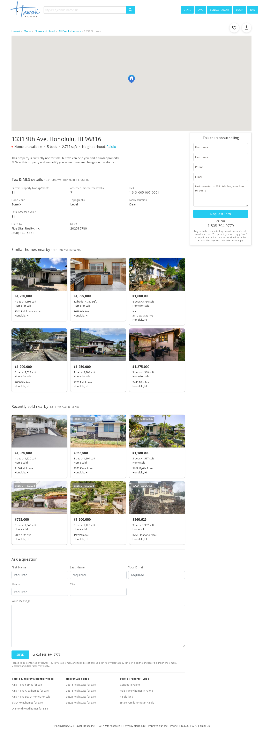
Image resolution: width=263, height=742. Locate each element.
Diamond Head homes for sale (30, 708)
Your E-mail (135, 567)
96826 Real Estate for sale (81, 702)
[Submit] (130, 10)
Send (20, 654)
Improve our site (158, 726)
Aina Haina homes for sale (27, 684)
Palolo (111, 147)
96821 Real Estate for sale (81, 696)
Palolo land (126, 696)
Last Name (77, 567)
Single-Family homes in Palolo (137, 702)
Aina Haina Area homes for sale (30, 690)
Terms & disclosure (134, 726)
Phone (16, 584)
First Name (19, 567)
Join (252, 9)
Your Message (21, 601)
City (72, 584)
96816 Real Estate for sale (81, 684)
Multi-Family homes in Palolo (136, 690)
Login (239, 9)
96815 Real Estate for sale (81, 690)
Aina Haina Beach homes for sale (31, 696)
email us (205, 726)
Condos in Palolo (130, 684)
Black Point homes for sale (27, 702)
